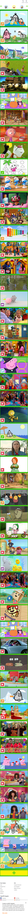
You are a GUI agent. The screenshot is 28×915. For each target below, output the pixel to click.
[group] (6, 7)
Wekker (1, 893)
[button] (27, 6)
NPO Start (18, 900)
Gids (1, 884)
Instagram (4, 900)
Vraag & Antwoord (17, 884)
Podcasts (2, 891)
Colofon (15, 889)
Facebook (4, 898)
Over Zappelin (17, 886)
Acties (1, 889)
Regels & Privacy (17, 888)
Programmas (2, 886)
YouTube (17, 898)
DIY (1, 888)
